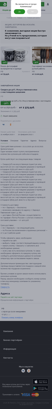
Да (19, 12)
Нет (32, 12)
